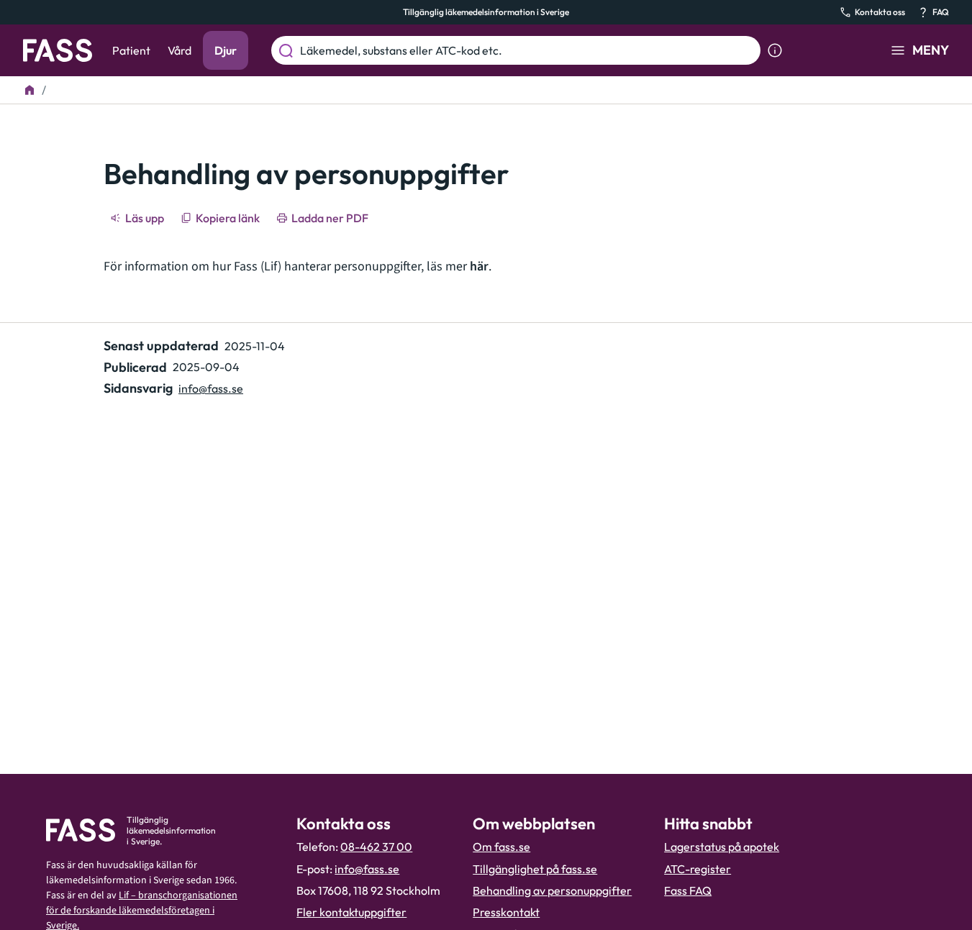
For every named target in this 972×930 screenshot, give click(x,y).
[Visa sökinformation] (774, 50)
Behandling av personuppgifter (552, 890)
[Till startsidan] (29, 89)
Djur (225, 50)
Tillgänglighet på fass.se (535, 869)
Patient (131, 50)
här (479, 266)
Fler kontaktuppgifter (351, 912)
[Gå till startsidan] (57, 50)
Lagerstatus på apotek (721, 846)
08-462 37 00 (376, 846)
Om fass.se (501, 846)
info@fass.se (210, 388)
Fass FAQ (688, 890)
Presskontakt (506, 912)
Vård (179, 50)
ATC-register (697, 869)
